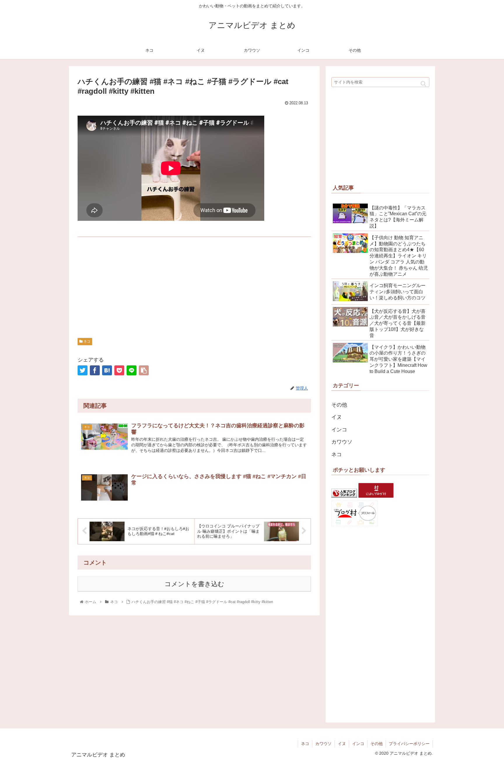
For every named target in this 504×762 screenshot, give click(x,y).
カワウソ (341, 442)
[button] (423, 84)
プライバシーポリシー (409, 743)
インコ (339, 430)
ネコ (86, 341)
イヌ (336, 417)
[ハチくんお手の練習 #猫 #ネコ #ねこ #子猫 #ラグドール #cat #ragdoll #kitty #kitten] (107, 370)
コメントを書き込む (194, 584)
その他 (339, 405)
